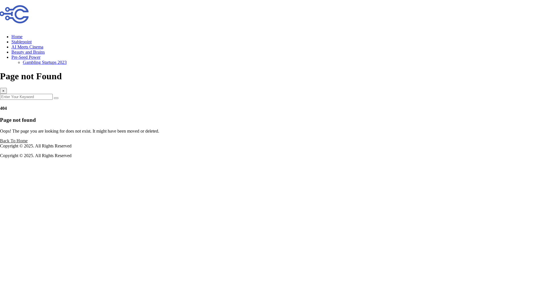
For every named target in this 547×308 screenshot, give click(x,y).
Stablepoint (21, 41)
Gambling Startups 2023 (45, 62)
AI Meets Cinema (27, 46)
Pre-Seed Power (25, 57)
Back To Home (14, 140)
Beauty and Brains (28, 52)
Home (17, 36)
